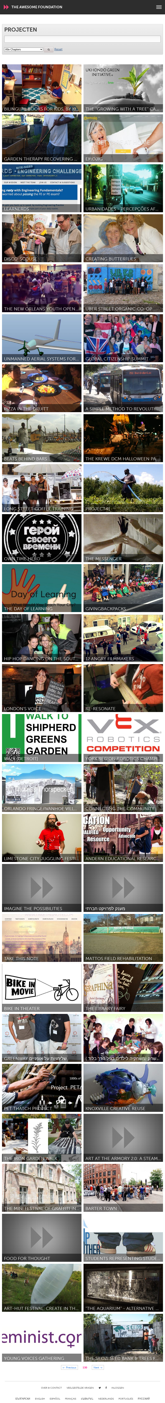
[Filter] (49, 49)
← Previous (69, 1367)
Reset (58, 49)
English (40, 1398)
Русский (144, 1398)
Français (70, 1398)
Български (22, 1398)
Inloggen (117, 1387)
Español (55, 1398)
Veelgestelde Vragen (80, 1387)
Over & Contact (51, 1387)
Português (126, 1398)
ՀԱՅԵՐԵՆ (87, 1398)
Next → (98, 1367)
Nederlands (106, 1398)
